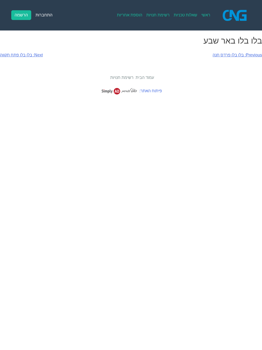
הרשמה (21, 15)
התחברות (44, 15)
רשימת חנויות (158, 15)
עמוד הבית (145, 77)
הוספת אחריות (129, 15)
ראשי (205, 15)
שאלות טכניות (185, 15)
